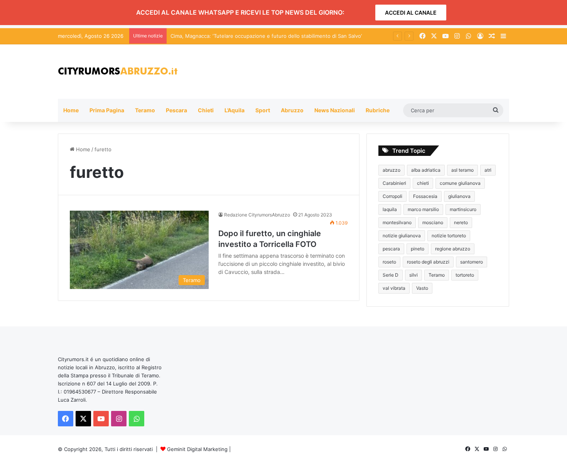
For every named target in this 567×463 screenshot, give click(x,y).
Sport (262, 110)
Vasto (422, 288)
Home (71, 110)
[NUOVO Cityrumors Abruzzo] (117, 71)
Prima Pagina (106, 110)
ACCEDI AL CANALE (411, 12)
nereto (461, 222)
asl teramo (462, 170)
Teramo (145, 110)
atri (487, 170)
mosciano (432, 222)
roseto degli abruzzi (428, 262)
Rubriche (378, 110)
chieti (423, 183)
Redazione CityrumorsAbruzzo (257, 215)
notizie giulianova (402, 235)
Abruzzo (292, 110)
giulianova (459, 196)
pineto (417, 249)
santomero (471, 262)
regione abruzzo (452, 249)
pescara (391, 249)
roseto (389, 262)
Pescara (176, 110)
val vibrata (394, 288)
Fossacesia (425, 196)
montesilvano (397, 222)
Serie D (390, 275)
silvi (413, 275)
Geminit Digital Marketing (197, 449)
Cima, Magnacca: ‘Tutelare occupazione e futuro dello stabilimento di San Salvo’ (266, 36)
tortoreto (465, 275)
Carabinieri (394, 183)
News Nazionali (334, 110)
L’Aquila (234, 110)
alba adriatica (425, 170)
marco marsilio (423, 209)
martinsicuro (463, 209)
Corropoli (392, 196)
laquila (390, 209)
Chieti (206, 110)
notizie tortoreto (449, 235)
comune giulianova (460, 183)
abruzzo (391, 170)
